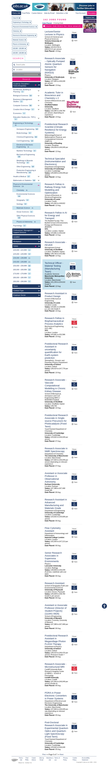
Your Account (80, 13)
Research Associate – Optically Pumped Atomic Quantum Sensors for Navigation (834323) (55, 65)
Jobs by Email (49, 13)
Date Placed (47, 23)
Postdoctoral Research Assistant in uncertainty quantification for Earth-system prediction (56, 350)
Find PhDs (26, 13)
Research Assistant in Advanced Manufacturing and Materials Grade (56, 503)
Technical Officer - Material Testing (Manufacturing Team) (54, 267)
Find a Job (16, 13)
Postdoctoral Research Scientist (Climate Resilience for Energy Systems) (56, 128)
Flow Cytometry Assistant (53, 529)
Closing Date (58, 23)
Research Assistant (54, 583)
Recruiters (92, 13)
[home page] (20, 7)
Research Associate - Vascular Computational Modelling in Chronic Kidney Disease (55, 386)
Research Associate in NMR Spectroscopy (56, 450)
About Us (21, 763)
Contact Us (28, 763)
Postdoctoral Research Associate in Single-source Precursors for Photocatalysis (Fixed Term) (56, 421)
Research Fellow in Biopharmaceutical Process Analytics (54, 321)
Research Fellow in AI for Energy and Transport (56, 215)
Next (61, 754)
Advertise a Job (62, 13)
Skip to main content (8, 2)
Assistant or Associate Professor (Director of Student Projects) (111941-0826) (56, 609)
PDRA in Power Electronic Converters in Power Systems (56, 695)
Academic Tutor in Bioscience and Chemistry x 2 (54, 95)
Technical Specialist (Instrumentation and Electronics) (55, 161)
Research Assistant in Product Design (56, 295)
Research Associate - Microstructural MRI (55, 665)
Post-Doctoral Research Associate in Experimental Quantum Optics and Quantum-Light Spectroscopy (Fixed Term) (56, 729)
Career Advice (37, 13)
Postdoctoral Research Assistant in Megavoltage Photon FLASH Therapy (56, 639)
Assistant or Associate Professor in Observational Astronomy (56, 477)
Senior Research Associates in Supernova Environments (53, 557)
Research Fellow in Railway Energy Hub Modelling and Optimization (55, 188)
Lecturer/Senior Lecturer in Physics (54, 33)
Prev (44, 754)
